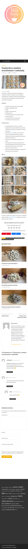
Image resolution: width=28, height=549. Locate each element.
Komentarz (5, 415)
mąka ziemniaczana (18, 501)
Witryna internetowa (7, 444)
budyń (6, 487)
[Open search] (25, 61)
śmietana (4, 509)
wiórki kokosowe (17, 507)
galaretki (13, 491)
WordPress (9, 547)
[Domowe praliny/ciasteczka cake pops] (14, 298)
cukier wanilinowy (11, 489)
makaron (3, 496)
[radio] (9, 228)
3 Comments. (14, 72)
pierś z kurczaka (6, 505)
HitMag (14, 547)
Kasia (10, 72)
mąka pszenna (21, 238)
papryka (13, 503)
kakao (10, 493)
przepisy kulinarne (12, 217)
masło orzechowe (9, 239)
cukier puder (5, 489)
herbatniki (17, 491)
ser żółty (10, 507)
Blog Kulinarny (12, 545)
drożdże (3, 491)
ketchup (14, 493)
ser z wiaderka (4, 507)
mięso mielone (4, 498)
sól (13, 507)
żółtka (16, 509)
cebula (15, 487)
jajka (3, 493)
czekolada (11, 238)
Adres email (5, 438)
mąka (19, 498)
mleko (10, 498)
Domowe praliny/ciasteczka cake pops (11, 307)
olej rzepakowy (6, 503)
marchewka (7, 496)
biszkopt (3, 487)
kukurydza (18, 493)
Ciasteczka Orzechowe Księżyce (9, 263)
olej (23, 501)
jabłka (21, 491)
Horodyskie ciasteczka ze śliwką (9, 285)
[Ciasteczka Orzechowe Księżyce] (14, 254)
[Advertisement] (14, 45)
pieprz (17, 503)
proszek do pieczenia (16, 505)
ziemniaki (22, 507)
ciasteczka (4, 65)
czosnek (22, 489)
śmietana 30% (10, 509)
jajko (16, 238)
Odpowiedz (9, 386)
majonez (23, 493)
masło (3, 239)
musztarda (15, 498)
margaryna (13, 496)
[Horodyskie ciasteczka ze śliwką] (14, 276)
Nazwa (4, 432)
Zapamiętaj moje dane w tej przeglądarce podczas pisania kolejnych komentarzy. (13, 452)
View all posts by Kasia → (16, 344)
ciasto (11, 132)
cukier (7, 238)
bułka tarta (10, 487)
